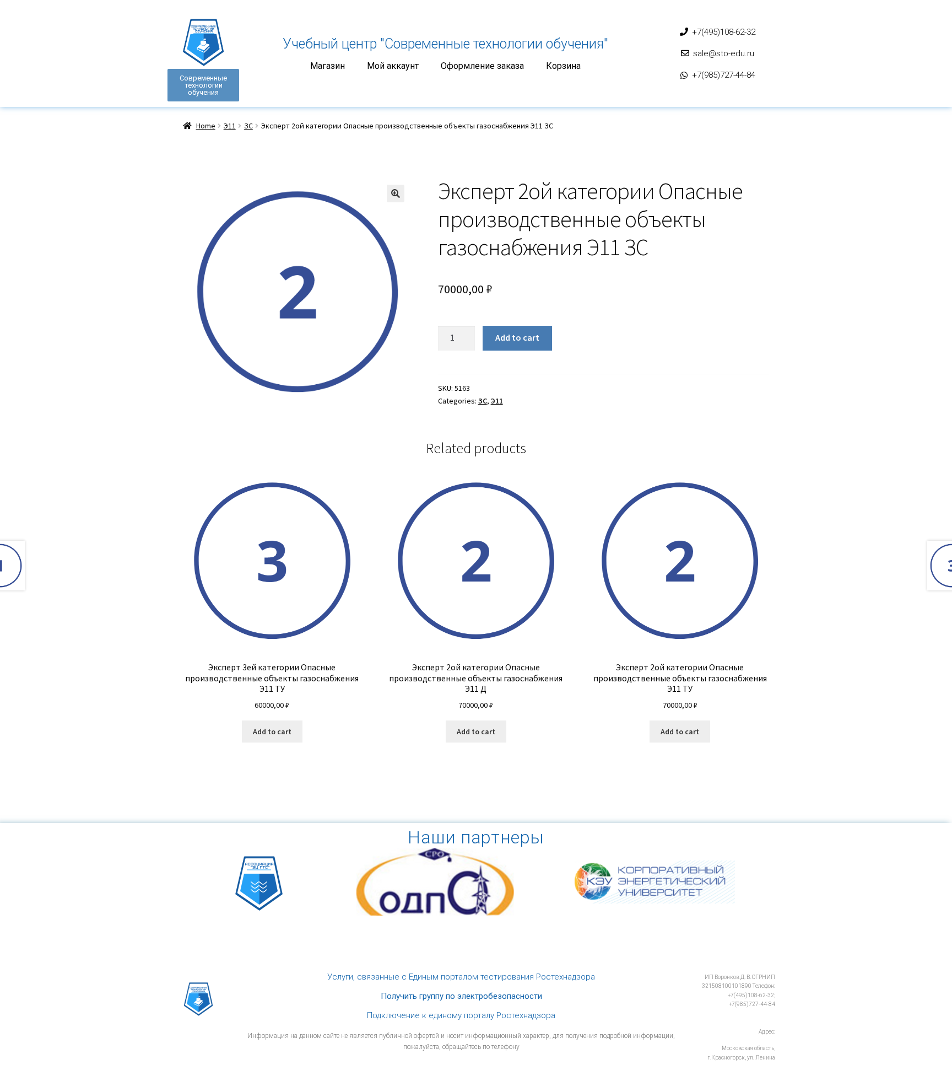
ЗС (248, 126)
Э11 (230, 126)
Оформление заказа (482, 66)
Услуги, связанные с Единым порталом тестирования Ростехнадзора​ (461, 977)
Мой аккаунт (393, 66)
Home (205, 126)
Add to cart (517, 337)
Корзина (563, 66)
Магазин (327, 66)
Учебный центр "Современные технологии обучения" (445, 44)
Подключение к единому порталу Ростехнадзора (461, 1015)
